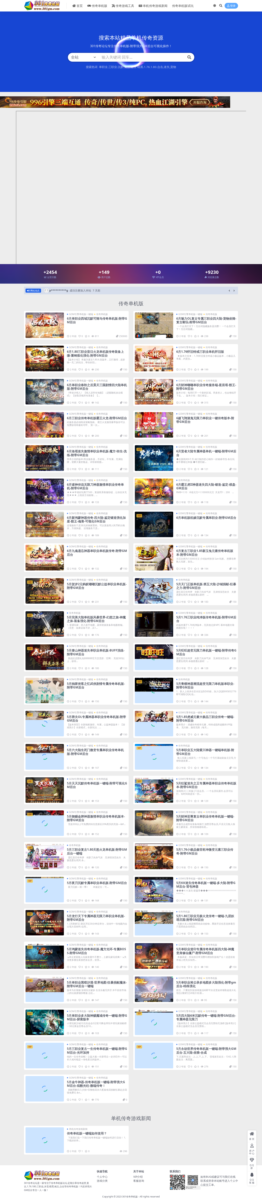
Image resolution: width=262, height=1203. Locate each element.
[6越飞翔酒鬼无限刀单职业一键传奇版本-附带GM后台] (154, 425)
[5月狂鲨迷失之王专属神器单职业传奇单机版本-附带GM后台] (154, 790)
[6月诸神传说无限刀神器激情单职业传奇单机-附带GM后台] (45, 491)
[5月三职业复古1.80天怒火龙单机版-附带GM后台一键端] (45, 856)
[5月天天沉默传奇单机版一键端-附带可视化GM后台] (45, 790)
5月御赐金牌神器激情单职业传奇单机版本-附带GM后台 (96, 818)
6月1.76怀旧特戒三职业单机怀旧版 (200, 351)
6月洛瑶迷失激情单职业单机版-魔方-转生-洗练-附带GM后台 (97, 453)
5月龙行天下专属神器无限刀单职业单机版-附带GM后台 (96, 918)
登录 (233, 5)
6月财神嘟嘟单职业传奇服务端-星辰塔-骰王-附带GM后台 (206, 387)
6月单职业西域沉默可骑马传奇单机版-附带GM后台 (97, 320)
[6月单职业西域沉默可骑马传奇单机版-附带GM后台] (45, 325)
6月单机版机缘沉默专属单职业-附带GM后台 (206, 518)
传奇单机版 (99, 6)
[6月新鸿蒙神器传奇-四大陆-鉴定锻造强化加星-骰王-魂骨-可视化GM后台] (45, 524)
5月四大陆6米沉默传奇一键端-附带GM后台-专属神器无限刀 (206, 1017)
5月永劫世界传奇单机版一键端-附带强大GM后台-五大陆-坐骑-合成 (206, 1050)
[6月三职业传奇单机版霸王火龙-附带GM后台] (45, 425)
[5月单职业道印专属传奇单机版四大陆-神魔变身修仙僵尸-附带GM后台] (154, 956)
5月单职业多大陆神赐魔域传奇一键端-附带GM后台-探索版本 (97, 1017)
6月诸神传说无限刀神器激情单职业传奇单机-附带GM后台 (95, 486)
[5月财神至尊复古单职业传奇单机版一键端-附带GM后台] (154, 823)
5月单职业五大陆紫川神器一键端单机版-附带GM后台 (205, 752)
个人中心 (102, 1176)
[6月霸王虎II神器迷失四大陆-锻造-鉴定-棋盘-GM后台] (154, 491)
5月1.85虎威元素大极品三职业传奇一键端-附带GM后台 (205, 719)
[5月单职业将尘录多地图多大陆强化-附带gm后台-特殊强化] (154, 989)
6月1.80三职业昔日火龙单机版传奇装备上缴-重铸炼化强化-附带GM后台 (95, 353)
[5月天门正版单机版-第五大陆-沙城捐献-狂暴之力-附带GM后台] (154, 591)
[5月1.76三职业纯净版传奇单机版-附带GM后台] (154, 624)
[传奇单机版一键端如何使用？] (45, 1140)
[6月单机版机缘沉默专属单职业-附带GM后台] (154, 524)
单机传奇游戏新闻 (155, 6)
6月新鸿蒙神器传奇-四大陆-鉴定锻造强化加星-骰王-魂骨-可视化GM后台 (96, 519)
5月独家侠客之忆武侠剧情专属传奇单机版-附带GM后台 (96, 685)
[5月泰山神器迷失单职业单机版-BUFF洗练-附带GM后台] (45, 657)
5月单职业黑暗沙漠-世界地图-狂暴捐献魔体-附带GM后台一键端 (97, 984)
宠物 (173, 67)
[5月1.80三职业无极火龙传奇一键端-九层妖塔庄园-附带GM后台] (154, 922)
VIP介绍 (138, 1176)
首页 (80, 6)
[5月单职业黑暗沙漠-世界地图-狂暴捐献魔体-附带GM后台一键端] (45, 989)
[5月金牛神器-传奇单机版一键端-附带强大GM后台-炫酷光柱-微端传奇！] (45, 1089)
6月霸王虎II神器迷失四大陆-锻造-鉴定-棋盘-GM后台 (206, 486)
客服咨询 (138, 1181)
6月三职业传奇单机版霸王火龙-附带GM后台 (97, 418)
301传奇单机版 (130, 1196)
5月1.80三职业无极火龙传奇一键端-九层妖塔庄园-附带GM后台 (205, 918)
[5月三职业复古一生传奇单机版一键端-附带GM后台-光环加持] (45, 1055)
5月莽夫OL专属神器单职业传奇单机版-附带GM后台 (96, 719)
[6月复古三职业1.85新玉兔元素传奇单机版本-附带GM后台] (154, 557)
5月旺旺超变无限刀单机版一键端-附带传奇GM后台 (206, 652)
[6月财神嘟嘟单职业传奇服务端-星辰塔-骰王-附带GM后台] (154, 391)
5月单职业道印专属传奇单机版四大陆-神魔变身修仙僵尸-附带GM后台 (205, 951)
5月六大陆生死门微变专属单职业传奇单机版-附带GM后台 (95, 752)
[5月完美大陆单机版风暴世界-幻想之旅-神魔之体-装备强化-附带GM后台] (45, 624)
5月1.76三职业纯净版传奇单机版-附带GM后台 (206, 619)
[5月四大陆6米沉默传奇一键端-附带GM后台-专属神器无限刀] (154, 1022)
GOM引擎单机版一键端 (81, 314)
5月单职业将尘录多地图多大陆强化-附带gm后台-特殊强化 (206, 984)
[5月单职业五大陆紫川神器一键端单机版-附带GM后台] (154, 756)
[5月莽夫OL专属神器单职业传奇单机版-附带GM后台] (45, 723)
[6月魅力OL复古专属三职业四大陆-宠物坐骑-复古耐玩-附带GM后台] (154, 325)
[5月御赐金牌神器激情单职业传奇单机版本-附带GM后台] (45, 823)
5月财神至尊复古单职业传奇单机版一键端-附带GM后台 (205, 818)
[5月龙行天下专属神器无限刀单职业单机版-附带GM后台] (45, 922)
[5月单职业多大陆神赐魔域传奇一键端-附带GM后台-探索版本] (45, 1022)
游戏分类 (102, 1181)
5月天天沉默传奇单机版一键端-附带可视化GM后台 (97, 785)
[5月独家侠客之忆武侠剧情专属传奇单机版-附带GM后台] (45, 690)
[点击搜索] (189, 57)
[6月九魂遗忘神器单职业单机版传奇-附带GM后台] (45, 557)
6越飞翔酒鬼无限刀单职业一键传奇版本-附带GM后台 (205, 420)
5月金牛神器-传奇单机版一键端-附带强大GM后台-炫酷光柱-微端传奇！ (96, 1084)
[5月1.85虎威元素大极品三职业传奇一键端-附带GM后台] (154, 723)
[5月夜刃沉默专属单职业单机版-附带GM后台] (45, 889)
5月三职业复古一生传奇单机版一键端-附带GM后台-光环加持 (97, 1050)
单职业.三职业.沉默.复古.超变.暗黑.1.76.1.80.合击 (131, 67)
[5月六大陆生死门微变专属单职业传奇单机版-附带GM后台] (45, 756)
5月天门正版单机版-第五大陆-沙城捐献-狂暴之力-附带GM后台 (206, 586)
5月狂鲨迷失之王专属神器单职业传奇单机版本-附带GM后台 (206, 785)
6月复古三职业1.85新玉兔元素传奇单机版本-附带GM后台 (204, 552)
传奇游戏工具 (125, 6)
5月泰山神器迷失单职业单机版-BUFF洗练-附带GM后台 (95, 652)
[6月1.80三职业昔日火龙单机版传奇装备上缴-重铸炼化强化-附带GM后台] (45, 358)
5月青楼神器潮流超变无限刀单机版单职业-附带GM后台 (205, 685)
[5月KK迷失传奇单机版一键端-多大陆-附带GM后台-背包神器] (154, 889)
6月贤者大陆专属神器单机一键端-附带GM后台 (206, 453)
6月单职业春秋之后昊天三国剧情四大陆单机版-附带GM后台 (97, 387)
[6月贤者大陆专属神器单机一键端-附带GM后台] (154, 458)
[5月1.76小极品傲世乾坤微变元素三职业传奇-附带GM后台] (154, 856)
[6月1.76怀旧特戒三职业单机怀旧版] (154, 358)
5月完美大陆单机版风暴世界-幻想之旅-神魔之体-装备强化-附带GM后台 (96, 619)
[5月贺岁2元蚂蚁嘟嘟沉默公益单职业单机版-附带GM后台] (45, 591)
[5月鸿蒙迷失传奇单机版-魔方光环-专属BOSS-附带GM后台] (45, 956)
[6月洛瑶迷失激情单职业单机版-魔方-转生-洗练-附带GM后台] (45, 458)
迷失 (167, 67)
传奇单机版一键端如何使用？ (87, 1133)
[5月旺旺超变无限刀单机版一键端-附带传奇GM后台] (154, 657)
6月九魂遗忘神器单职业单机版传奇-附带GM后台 (97, 552)
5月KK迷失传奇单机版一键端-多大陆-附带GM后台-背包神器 (206, 885)
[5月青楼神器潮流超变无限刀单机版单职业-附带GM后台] (154, 690)
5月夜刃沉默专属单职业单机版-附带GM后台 (97, 883)
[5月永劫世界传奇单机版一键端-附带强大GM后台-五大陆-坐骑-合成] (154, 1055)
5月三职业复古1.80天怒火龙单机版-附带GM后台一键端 (97, 851)
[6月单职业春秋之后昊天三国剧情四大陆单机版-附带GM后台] (45, 391)
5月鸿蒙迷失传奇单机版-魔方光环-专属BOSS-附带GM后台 (96, 951)
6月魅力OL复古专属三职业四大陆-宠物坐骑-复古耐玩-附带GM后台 (206, 320)
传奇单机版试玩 (183, 6)
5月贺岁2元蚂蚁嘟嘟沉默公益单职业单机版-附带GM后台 (97, 586)
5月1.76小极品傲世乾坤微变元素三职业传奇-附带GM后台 (204, 851)
